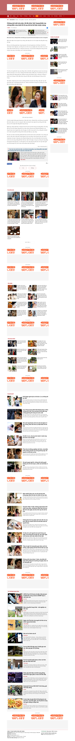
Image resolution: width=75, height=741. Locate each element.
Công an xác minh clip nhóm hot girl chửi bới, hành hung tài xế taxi (62, 40)
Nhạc (30, 16)
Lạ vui (40, 16)
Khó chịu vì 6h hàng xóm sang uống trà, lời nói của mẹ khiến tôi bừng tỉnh (13, 237)
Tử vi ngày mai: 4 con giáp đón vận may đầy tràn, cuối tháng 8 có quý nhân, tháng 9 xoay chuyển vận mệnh (42, 343)
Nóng (14, 16)
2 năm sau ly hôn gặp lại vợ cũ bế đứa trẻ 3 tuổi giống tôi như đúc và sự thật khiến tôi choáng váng (22, 296)
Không (32, 168)
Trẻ (37, 16)
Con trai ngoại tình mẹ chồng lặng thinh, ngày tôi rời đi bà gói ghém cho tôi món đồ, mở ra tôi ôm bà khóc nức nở (41, 221)
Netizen (16, 19)
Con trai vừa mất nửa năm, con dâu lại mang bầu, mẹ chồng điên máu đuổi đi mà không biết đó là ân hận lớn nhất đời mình (27, 150)
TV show (25, 16)
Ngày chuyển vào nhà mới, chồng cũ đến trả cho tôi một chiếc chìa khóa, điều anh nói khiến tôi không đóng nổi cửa (42, 304)
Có (23, 168)
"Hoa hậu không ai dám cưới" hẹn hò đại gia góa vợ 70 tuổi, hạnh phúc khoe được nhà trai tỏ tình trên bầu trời (63, 130)
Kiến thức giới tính (32, 19)
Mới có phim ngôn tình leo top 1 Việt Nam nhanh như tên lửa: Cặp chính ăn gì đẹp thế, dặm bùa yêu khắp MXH (63, 113)
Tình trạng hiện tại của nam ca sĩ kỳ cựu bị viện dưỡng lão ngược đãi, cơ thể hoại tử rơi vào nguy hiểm (63, 97)
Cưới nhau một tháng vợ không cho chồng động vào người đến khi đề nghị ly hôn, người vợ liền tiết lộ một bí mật (42, 288)
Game (44, 16)
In (47, 163)
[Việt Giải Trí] (8, 16)
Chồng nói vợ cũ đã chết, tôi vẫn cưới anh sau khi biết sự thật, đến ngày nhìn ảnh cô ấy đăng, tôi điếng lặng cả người (42, 313)
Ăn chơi (55, 16)
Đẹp (34, 16)
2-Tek (49, 16)
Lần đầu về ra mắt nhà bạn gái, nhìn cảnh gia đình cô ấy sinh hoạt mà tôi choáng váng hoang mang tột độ (21, 313)
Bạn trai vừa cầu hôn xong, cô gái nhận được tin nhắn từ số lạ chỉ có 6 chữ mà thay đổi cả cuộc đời (42, 296)
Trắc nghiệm (21, 19)
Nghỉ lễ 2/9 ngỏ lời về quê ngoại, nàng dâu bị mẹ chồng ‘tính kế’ (21, 31)
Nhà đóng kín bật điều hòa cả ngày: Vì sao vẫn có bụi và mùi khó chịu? (41, 367)
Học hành (26, 19)
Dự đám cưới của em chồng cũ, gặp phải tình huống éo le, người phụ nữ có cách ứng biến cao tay (22, 288)
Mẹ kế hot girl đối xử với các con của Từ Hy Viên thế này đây (21, 350)
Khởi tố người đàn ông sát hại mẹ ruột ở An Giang (62, 63)
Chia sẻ (9, 163)
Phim (21, 16)
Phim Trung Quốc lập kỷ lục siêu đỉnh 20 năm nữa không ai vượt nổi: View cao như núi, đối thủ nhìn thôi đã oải (22, 360)
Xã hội (60, 16)
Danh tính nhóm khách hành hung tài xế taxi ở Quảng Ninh (21, 342)
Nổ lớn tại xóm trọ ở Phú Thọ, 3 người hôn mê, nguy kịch (63, 70)
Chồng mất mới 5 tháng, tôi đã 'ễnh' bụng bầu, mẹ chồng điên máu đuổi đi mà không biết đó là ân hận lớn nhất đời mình (13, 203)
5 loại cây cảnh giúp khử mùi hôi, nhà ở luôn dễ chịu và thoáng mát (22, 367)
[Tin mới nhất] (10, 16)
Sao (17, 16)
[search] (63, 16)
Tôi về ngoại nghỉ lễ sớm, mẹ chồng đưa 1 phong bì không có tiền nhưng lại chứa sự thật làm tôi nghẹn (22, 304)
